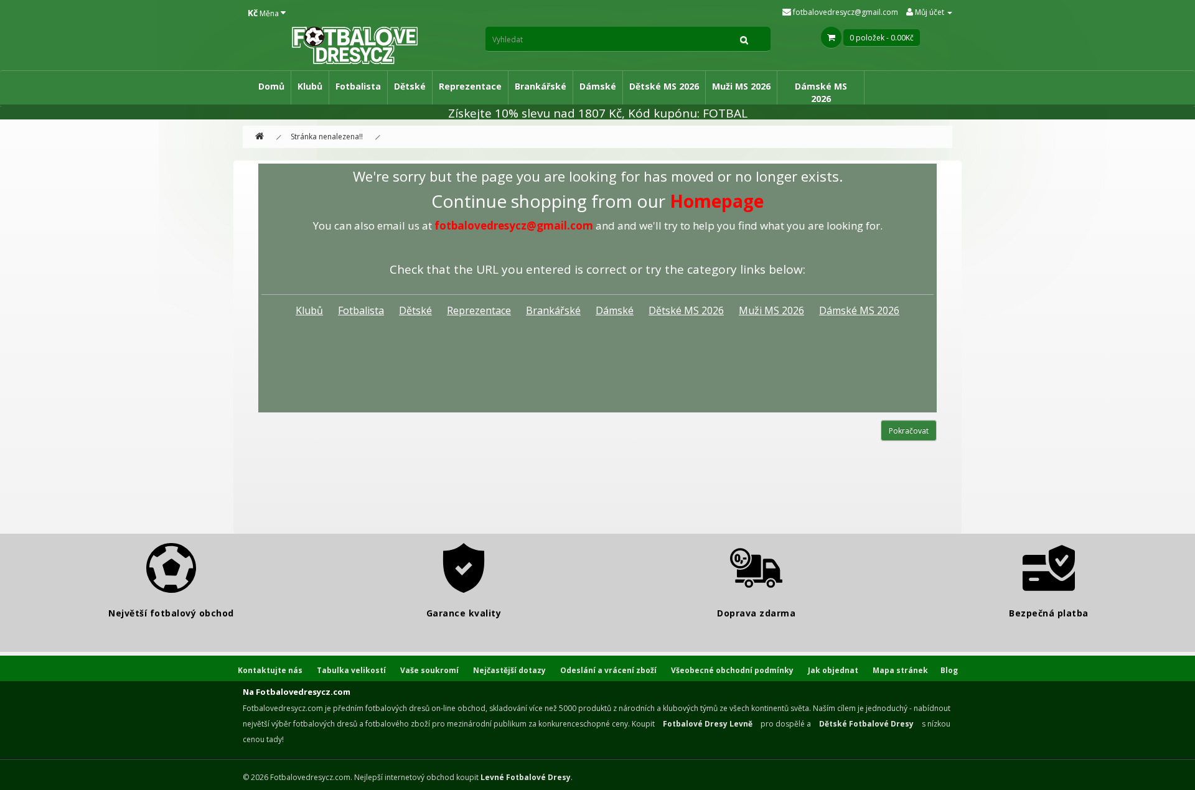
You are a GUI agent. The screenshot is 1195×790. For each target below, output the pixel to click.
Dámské (597, 86)
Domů (271, 86)
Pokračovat (909, 430)
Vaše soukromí (429, 670)
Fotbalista (358, 86)
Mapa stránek (900, 670)
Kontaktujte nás (270, 670)
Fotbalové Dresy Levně (707, 723)
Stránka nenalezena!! (327, 136)
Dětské (410, 86)
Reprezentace (470, 86)
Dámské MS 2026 (821, 92)
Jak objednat (833, 670)
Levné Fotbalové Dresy (525, 777)
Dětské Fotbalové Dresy (866, 723)
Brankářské (540, 86)
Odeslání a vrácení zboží (608, 670)
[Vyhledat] (744, 39)
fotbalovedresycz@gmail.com (844, 12)
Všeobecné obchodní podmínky (732, 670)
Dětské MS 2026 (664, 86)
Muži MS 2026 (741, 86)
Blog (949, 670)
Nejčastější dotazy (509, 670)
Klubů (310, 86)
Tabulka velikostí (351, 670)
